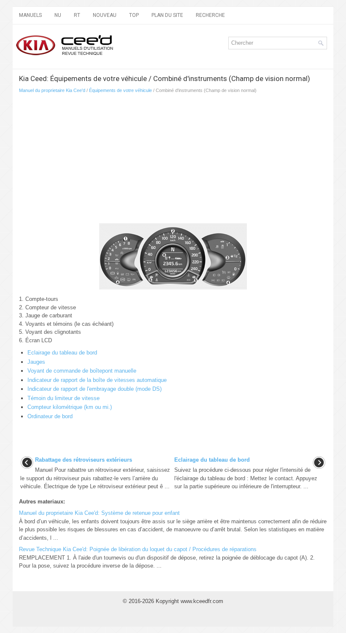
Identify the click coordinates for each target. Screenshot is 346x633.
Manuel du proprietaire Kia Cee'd (52, 90)
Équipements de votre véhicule (120, 90)
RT (77, 15)
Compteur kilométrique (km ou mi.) (69, 407)
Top (134, 15)
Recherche (210, 15)
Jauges (36, 362)
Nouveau (104, 15)
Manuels (30, 15)
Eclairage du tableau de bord (62, 352)
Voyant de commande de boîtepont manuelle (81, 371)
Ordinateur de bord (50, 416)
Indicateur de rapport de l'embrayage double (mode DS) (94, 389)
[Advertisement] (118, 161)
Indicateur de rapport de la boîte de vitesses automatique (97, 380)
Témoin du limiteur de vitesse (63, 398)
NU (57, 15)
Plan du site (167, 15)
